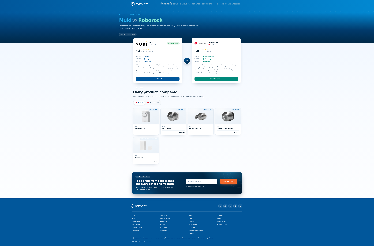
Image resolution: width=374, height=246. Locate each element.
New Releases (185, 4)
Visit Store (147, 61)
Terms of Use (221, 221)
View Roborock (215, 79)
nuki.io (146, 56)
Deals (175, 4)
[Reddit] (235, 206)
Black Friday (136, 224)
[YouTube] (225, 206)
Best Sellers (207, 4)
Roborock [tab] (154, 103)
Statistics (163, 227)
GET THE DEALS (228, 181)
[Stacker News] (240, 206)
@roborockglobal (208, 59)
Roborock (213, 42)
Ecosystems (193, 224)
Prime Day (135, 230)
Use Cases (163, 230)
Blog (216, 4)
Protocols (192, 227)
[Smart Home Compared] (139, 206)
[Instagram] (230, 206)
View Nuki (156, 79)
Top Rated (196, 4)
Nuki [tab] (140, 103)
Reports (191, 233)
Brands (124, 14)
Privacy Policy (222, 224)
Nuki (150, 42)
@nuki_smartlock (149, 59)
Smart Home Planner (196, 230)
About (219, 219)
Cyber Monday (137, 227)
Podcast (223, 4)
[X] (220, 206)
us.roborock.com (208, 56)
